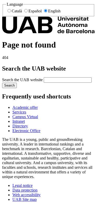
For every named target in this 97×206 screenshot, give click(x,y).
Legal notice (22, 185)
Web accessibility (26, 195)
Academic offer (25, 107)
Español (35, 11)
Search (9, 85)
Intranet (18, 121)
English (54, 11)
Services (19, 112)
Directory (20, 126)
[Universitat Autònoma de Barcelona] (48, 32)
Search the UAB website (22, 80)
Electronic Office (26, 130)
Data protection (25, 190)
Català (17, 11)
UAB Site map (24, 199)
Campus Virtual (25, 117)
